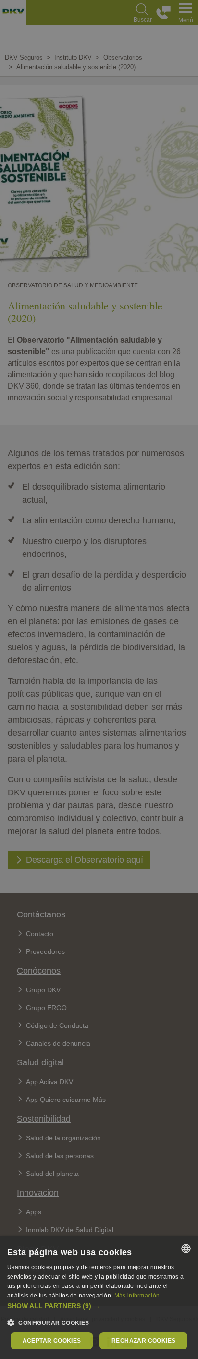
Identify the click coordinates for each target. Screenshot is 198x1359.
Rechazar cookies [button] (143, 1340)
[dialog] (99, 1297)
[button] (99, 1306)
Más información (137, 1295)
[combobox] (186, 1248)
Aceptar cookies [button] (52, 1340)
